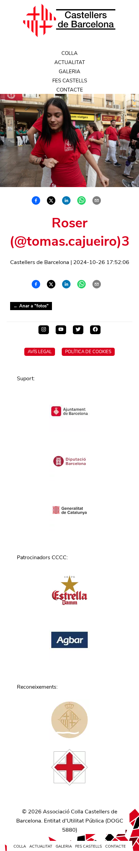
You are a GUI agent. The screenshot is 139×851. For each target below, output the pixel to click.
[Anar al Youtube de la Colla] (61, 329)
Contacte (69, 89)
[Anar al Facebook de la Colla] (95, 329)
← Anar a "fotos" (31, 306)
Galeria (69, 71)
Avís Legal (40, 352)
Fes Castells (69, 80)
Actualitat (69, 62)
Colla (69, 53)
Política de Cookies (88, 352)
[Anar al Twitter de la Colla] (78, 329)
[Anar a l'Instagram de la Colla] (43, 329)
